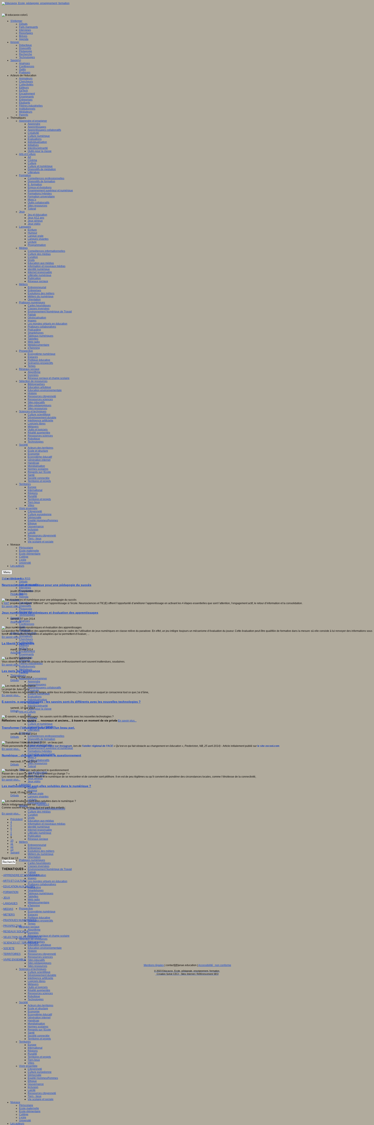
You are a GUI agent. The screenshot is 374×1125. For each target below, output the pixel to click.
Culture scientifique (39, 972)
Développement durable (42, 975)
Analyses (24, 621)
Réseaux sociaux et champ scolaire (48, 935)
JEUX (6, 897)
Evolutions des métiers (41, 851)
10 (11, 840)
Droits (31, 817)
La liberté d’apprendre (18, 643)
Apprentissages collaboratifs (44, 687)
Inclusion (33, 1087)
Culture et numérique (40, 723)
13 (11, 849)
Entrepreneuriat (37, 845)
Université (25, 1120)
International (35, 1047)
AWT (6, 603)
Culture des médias (39, 811)
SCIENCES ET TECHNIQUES (20, 942)
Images (32, 878)
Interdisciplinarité (38, 705)
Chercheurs (26, 639)
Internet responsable (40, 829)
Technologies (27, 614)
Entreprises (34, 848)
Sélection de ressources (33, 938)
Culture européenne (40, 1072)
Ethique (32, 1081)
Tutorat (32, 766)
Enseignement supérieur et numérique (50, 748)
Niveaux (15, 1102)
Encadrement (27, 651)
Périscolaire (26, 1105)
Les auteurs (17, 1123)
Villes (31, 1062)
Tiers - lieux (34, 1096)
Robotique (34, 996)
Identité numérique (39, 826)
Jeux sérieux (35, 778)
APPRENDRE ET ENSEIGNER (21, 875)
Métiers (23, 841)
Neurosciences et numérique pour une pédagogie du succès (46, 585)
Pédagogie (25, 608)
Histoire (32, 950)
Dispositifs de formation (41, 739)
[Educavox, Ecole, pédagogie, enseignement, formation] (35, 3)
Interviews (25, 587)
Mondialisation (36, 1023)
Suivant (14, 852)
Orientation (34, 857)
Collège (23, 1114)
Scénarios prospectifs (40, 920)
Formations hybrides (40, 751)
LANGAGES (10, 903)
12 (11, 846)
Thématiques (18, 675)
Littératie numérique (39, 832)
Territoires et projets (39, 1038)
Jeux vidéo (34, 781)
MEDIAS (8, 909)
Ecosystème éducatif (40, 1014)
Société (23, 1002)
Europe (32, 1044)
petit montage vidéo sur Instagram (51, 745)
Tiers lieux (34, 1059)
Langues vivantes (38, 796)
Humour (32, 790)
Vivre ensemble (28, 1065)
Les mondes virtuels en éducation (47, 881)
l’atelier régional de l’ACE (97, 745)
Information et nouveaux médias (46, 823)
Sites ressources (37, 763)
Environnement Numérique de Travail (50, 869)
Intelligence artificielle (40, 978)
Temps (31, 923)
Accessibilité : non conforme (214, 965)
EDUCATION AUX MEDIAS (19, 886)
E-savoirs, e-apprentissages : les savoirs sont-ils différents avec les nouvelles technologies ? (71, 701)
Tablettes (33, 896)
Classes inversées (38, 866)
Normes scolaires (38, 1026)
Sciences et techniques (32, 969)
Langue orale (36, 793)
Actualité (15, 652)
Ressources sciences (40, 957)
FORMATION (10, 892)
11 (11, 843)
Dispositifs (25, 605)
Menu (6, 572)
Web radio (34, 899)
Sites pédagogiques (39, 963)
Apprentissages (37, 684)
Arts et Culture (27, 711)
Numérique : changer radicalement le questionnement (41, 755)
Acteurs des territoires (40, 1005)
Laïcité (31, 1090)
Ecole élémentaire (29, 1111)
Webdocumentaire (38, 902)
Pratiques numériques (32, 860)
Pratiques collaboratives (42, 884)
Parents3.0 (42, 804)
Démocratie (34, 1075)
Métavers (33, 984)
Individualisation (37, 699)
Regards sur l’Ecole (39, 1029)
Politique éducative (39, 917)
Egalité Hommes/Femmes (43, 1078)
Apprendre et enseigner (33, 678)
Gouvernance (36, 1084)
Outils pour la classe (40, 708)
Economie (34, 1011)
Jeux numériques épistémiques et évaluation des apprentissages (50, 612)
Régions (33, 1050)
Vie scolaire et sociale (40, 1099)
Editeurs (24, 645)
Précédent (16, 819)
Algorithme (34, 929)
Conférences (26, 624)
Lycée (22, 1117)
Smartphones (36, 890)
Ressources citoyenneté (42, 953)
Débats (23, 581)
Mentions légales (154, 965)
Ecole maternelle (29, 1108)
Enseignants (26, 654)
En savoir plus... (11, 606)
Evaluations (35, 696)
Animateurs (25, 636)
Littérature (34, 729)
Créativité (33, 690)
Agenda (23, 596)
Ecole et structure (38, 1008)
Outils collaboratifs (38, 760)
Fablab (32, 872)
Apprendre (34, 681)
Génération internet (39, 1017)
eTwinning (34, 905)
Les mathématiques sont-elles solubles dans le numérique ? (46, 786)
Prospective (26, 908)
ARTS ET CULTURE (15, 880)
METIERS (9, 914)
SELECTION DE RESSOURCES (22, 937)
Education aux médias (41, 820)
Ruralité (32, 1053)
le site (261, 745)
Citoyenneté (35, 1069)
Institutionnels (27, 666)
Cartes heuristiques (39, 863)
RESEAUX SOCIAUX (15, 931)
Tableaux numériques (40, 893)
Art (29, 714)
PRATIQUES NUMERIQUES (19, 920)
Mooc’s (32, 757)
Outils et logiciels (38, 987)
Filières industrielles (31, 663)
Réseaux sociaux (38, 838)
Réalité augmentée (39, 990)
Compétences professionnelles (46, 736)
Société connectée (39, 1035)
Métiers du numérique (40, 854)
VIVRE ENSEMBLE (14, 959)
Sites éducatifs (36, 960)
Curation (33, 814)
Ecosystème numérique (41, 911)
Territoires (25, 1041)
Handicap (33, 1020)
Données (33, 932)
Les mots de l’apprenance (21, 671)
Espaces (33, 914)
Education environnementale (45, 947)
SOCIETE (9, 948)
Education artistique (39, 944)
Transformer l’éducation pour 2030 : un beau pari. (38, 727)
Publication (34, 835)
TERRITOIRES (12, 953)
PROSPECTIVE (12, 925)
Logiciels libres (36, 981)
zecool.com (272, 745)
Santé (31, 1032)
